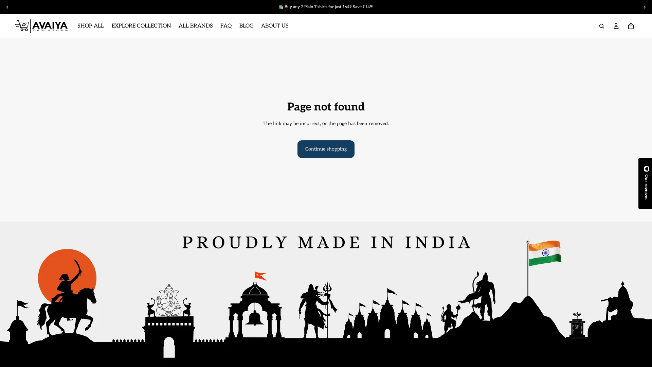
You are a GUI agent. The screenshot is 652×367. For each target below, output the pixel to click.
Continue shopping (326, 149)
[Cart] (630, 26)
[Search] (601, 26)
